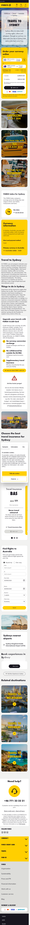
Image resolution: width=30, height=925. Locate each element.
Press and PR (6, 879)
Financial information (8, 884)
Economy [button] (7, 601)
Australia (21, 13)
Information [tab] (14, 447)
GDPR (3, 920)
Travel (14, 13)
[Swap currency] (24, 60)
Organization (5, 869)
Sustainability (6, 874)
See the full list (19, 212)
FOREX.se (7, 13)
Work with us (6, 889)
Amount (18, 59)
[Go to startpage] (6, 5)
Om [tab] (23, 447)
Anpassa (13, 479)
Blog (2, 899)
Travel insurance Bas (15, 527)
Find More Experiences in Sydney (15, 673)
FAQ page (22, 824)
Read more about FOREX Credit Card (15, 370)
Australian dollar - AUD (13, 250)
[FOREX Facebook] (2, 832)
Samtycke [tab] (5, 447)
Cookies (4, 916)
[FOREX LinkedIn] (7, 832)
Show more (15, 666)
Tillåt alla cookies (14, 473)
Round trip (9, 562)
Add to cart (15, 87)
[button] (17, 5)
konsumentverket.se (15, 406)
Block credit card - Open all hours (14, 811)
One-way (19, 562)
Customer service (7, 894)
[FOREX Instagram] (5, 832)
